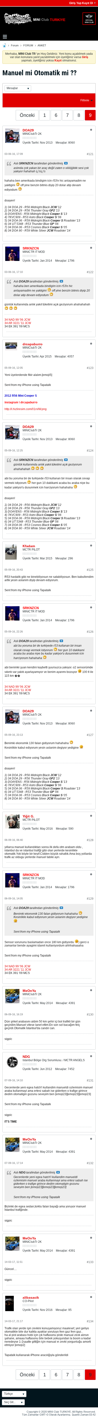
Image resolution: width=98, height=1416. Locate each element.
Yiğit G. (28, 816)
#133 (90, 1262)
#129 (90, 898)
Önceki (27, 115)
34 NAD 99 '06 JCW (17, 319)
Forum (15, 45)
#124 (90, 450)
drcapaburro (33, 344)
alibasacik (31, 1297)
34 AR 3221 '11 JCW (18, 323)
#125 (90, 570)
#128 (90, 840)
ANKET (42, 45)
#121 (90, 154)
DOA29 (28, 130)
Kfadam (29, 546)
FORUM (28, 45)
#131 (90, 1080)
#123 (90, 368)
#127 (90, 735)
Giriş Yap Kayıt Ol (81, 3)
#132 (90, 1163)
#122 (90, 272)
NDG (26, 1057)
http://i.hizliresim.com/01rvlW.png (26, 409)
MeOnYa (29, 991)
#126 (90, 631)
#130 (90, 1014)
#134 (90, 1321)
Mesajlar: (62, 142)
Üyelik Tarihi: (31, 142)
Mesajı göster (66, 163)
